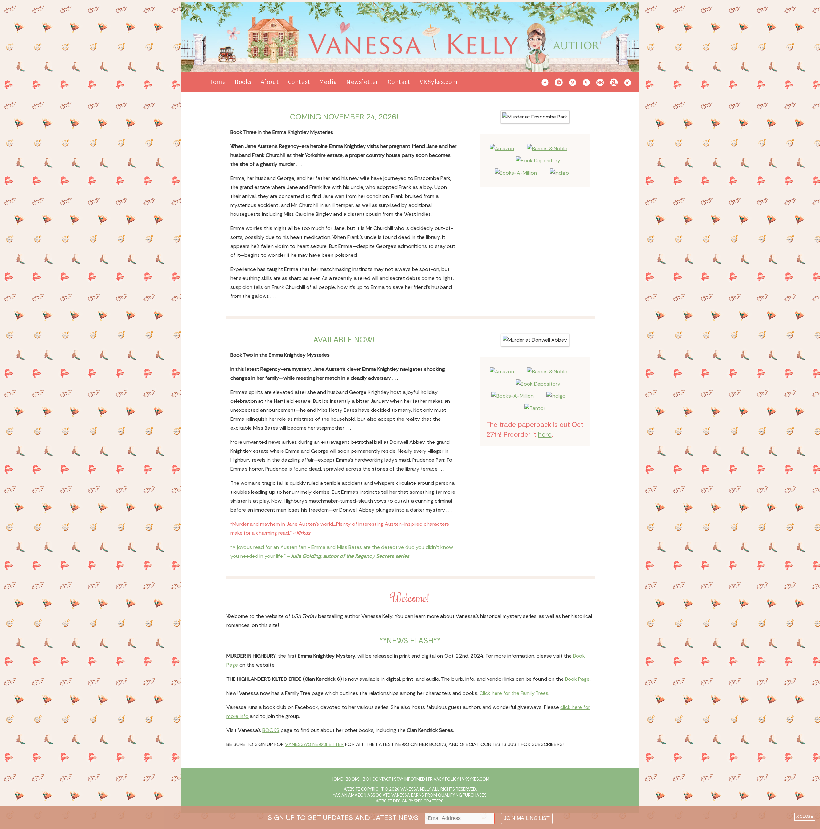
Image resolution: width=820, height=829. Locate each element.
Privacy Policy (443, 779)
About (269, 81)
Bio (366, 779)
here (545, 434)
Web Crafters (429, 801)
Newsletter (362, 81)
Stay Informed (409, 779)
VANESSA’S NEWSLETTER (314, 744)
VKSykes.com (438, 81)
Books (243, 81)
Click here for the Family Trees (514, 693)
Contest (299, 81)
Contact (399, 81)
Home (217, 81)
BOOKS (270, 730)
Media (328, 81)
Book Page (577, 679)
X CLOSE (804, 816)
